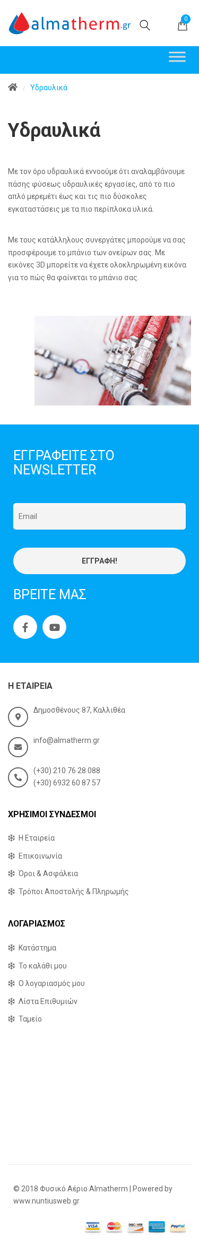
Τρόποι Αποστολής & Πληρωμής (74, 891)
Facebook (25, 627)
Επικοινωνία (40, 856)
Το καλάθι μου (43, 966)
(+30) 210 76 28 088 (66, 770)
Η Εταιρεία (37, 838)
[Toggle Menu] (177, 56)
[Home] (13, 88)
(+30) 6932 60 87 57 (66, 782)
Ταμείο (30, 1019)
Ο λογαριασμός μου (52, 983)
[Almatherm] (70, 23)
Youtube (54, 627)
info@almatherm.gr (66, 740)
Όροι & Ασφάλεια (48, 873)
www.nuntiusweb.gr (46, 1201)
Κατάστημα (37, 948)
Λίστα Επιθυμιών (48, 1001)
